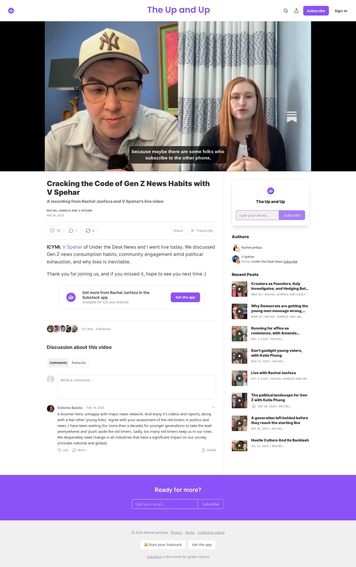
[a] (239, 289)
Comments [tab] (58, 363)
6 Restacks (103, 329)
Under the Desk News (267, 261)
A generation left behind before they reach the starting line (279, 420)
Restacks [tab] (79, 363)
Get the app (185, 297)
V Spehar (85, 210)
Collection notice (211, 532)
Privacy (176, 532)
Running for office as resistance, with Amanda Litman (274, 331)
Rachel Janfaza (59, 210)
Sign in (341, 10)
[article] (270, 289)
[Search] (286, 11)
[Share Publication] (296, 11)
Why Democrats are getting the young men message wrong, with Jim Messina (279, 308)
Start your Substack (165, 544)
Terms (190, 532)
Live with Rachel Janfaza (273, 372)
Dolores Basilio (70, 407)
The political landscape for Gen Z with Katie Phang (279, 397)
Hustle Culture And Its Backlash (280, 440)
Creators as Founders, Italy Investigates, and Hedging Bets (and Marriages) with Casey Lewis (279, 286)
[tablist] (68, 363)
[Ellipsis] (213, 407)
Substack (154, 556)
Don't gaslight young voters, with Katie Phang (276, 353)
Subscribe (316, 10)
